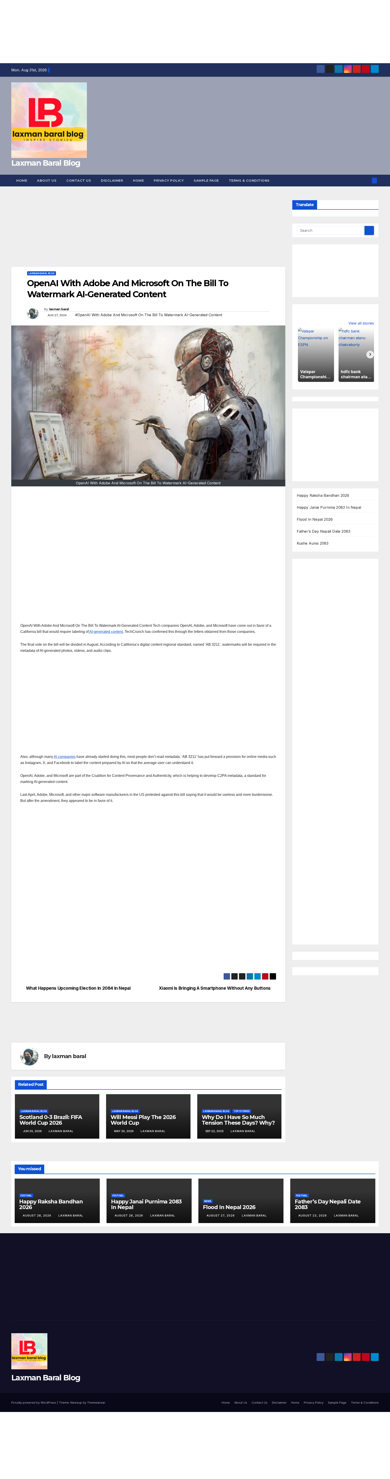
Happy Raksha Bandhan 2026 (323, 495)
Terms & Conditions (249, 181)
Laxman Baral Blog (45, 163)
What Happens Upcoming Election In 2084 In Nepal (79, 988)
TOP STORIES (242, 1111)
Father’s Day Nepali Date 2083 (324, 531)
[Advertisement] (135, 31)
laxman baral (59, 309)
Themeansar (96, 1402)
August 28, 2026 (37, 1215)
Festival (26, 1195)
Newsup (76, 1402)
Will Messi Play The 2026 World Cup (143, 1120)
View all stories (361, 323)
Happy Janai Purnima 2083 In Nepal (329, 507)
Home (21, 181)
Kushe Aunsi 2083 (313, 543)
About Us (46, 181)
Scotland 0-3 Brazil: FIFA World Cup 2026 (50, 1120)
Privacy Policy (169, 181)
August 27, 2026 (221, 1215)
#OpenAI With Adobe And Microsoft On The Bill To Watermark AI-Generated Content (148, 315)
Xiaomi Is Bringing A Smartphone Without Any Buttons (214, 988)
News (207, 1201)
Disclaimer (112, 181)
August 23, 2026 (313, 1215)
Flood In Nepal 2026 (315, 519)
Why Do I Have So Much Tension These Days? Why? (238, 1120)
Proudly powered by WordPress (34, 1402)
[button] (367, 180)
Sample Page (206, 181)
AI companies (65, 757)
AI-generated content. (106, 632)
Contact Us (78, 181)
